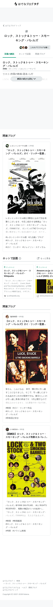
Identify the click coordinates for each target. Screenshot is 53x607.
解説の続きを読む (25, 79)
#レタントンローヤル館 (16, 237)
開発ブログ (33, 587)
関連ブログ (40, 54)
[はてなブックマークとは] (20, 258)
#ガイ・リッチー (13, 247)
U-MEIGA (14, 429)
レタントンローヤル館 (18, 146)
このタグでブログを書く (39, 47)
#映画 (8, 408)
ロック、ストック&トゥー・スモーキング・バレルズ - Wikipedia (17, 273)
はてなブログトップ (10, 590)
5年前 (22, 429)
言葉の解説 (9, 54)
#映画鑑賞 (17, 521)
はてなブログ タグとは (11, 587)
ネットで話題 (25, 54)
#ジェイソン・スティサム (34, 247)
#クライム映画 (19, 530)
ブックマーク (9, 267)
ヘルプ (24, 587)
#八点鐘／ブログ (36, 237)
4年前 (21, 317)
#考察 (8, 530)
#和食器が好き (12, 418)
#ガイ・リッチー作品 (22, 408)
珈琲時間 (13, 317)
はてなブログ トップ (13, 25)
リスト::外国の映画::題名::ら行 (18, 73)
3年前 (31, 146)
